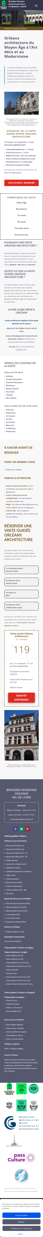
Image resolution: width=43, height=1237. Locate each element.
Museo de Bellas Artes (13, 1011)
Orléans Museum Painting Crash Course (19, 984)
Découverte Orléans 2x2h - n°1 (16, 853)
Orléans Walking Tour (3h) (15, 959)
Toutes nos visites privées (14, 1039)
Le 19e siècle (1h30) (13, 918)
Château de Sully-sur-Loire (15, 932)
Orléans (11, 875)
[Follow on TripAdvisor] (21, 829)
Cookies (20, 1234)
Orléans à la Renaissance (14, 886)
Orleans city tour (11, 1000)
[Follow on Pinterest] (27, 829)
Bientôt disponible (21, 697)
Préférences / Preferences (21, 1228)
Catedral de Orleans (12, 1004)
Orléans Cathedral (12, 970)
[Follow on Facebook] (15, 829)
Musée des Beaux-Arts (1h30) (16, 907)
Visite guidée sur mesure (14, 1035)
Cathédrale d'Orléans (13, 868)
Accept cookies (21, 1215)
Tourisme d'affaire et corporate (16, 1032)
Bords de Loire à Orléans (14, 882)
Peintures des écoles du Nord (16, 922)
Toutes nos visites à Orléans (15, 28)
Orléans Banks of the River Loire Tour (18, 966)
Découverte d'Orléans (13, 846)
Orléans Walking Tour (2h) (15, 955)
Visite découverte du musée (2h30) (18, 903)
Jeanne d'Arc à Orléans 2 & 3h (16, 864)
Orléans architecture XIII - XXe (16, 890)
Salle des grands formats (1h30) (16, 911)
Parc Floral (9, 893)
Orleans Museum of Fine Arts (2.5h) (18, 980)
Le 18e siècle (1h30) (13, 914)
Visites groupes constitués (15, 1028)
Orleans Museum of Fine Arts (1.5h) (18, 977)
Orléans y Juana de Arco (14, 1008)
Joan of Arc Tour (11, 973)
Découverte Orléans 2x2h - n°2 (16, 857)
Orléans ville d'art (12, 860)
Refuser (21, 1222)
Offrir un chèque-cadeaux (13, 1049)
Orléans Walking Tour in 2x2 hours (17, 963)
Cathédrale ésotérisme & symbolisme (18, 871)
